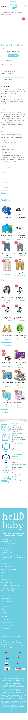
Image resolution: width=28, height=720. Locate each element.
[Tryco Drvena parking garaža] (20, 375)
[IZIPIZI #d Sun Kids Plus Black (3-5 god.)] (20, 210)
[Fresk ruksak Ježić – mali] (20, 246)
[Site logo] (13, 6)
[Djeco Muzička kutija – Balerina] (20, 395)
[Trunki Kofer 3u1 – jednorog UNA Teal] (7, 395)
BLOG (2, 575)
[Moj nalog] (21, 6)
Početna (3, 12)
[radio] (3, 51)
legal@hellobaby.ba (13, 711)
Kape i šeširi (20, 12)
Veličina (3, 49)
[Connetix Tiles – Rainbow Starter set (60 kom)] (20, 355)
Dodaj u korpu (13, 55)
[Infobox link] (13, 428)
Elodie (9, 99)
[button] (7, 214)
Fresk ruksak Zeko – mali (7, 272)
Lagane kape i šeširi (6, 14)
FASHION (9, 101)
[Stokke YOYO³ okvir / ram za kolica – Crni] (7, 355)
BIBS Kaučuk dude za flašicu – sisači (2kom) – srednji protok (7, 337)
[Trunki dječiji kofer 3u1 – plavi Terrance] (7, 228)
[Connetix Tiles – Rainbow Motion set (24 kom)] (7, 375)
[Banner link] (13, 521)
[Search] (21, 1)
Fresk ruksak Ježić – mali (20, 253)
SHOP (2, 572)
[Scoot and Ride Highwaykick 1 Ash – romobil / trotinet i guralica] (7, 310)
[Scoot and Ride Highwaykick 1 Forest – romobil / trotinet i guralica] (20, 310)
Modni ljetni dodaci (6, 103)
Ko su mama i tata (6, 566)
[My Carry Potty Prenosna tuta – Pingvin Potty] (7, 290)
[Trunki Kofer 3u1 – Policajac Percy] (7, 210)
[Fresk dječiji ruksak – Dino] (7, 246)
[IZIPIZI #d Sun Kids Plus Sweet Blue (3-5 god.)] (20, 228)
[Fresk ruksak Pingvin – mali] (20, 265)
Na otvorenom (11, 12)
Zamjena (3, 612)
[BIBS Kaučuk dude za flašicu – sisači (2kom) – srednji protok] (7, 328)
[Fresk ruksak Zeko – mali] (7, 265)
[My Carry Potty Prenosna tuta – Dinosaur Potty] (20, 328)
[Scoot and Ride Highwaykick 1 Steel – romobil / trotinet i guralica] (20, 290)
